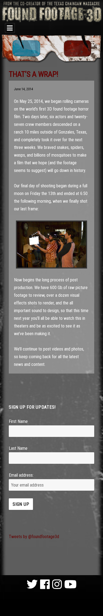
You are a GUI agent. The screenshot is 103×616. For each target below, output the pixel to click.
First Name (18, 421)
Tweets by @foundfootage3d (34, 536)
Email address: (21, 475)
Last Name (18, 448)
